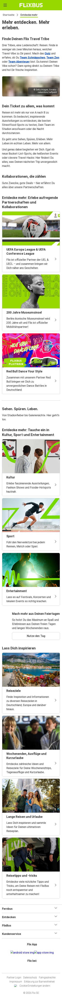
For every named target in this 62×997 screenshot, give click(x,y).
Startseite (8, 15)
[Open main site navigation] (5, 5)
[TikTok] (34, 969)
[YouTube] (31, 969)
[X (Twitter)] (33, 969)
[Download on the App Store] (44, 953)
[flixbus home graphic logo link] (31, 5)
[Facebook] (29, 969)
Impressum (15, 981)
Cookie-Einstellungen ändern (34, 985)
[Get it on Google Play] (22, 953)
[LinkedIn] (32, 969)
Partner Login (14, 977)
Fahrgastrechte (47, 977)
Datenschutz (30, 977)
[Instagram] (30, 969)
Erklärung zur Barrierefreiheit (39, 981)
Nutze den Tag (36, 636)
